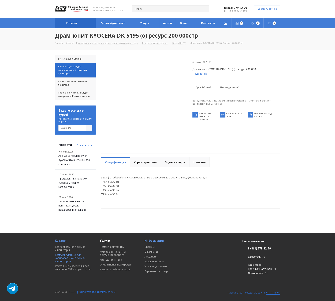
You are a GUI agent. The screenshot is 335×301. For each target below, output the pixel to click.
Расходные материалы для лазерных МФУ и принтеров (73, 267)
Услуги (105, 241)
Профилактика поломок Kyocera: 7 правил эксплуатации (72, 183)
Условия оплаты (154, 261)
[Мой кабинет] (225, 23)
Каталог (61, 241)
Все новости (84, 145)
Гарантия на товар (156, 271)
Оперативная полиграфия (116, 264)
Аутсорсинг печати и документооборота (113, 253)
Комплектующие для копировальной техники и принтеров (70, 258)
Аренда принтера (111, 259)
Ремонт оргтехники (112, 246)
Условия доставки (155, 266)
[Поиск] (205, 8)
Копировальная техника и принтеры (70, 248)
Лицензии (150, 256)
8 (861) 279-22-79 (235, 8)
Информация (154, 241)
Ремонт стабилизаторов (115, 269)
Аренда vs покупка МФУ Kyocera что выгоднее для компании (74, 160)
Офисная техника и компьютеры (95, 292)
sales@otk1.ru (256, 256)
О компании (151, 251)
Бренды (149, 246)
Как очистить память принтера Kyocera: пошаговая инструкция (72, 205)
